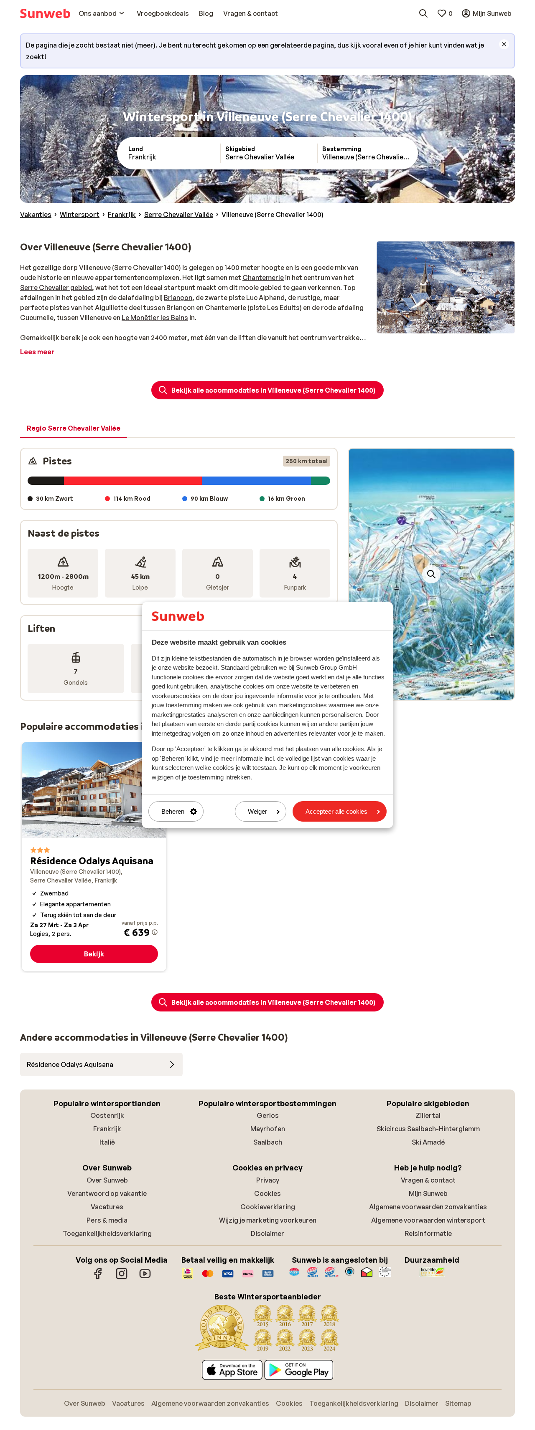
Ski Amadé (428, 1142)
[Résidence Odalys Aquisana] (94, 856)
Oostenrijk (107, 1115)
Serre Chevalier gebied (56, 287)
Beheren (172, 811)
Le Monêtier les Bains (155, 317)
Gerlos (268, 1115)
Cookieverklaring (267, 1207)
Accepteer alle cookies (336, 811)
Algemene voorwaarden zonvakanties (428, 1207)
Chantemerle (263, 277)
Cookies (267, 1193)
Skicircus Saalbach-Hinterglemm (428, 1129)
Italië (107, 1142)
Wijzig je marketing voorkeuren (267, 1220)
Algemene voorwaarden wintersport (428, 1220)
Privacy (267, 1180)
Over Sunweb (107, 1180)
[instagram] (121, 1278)
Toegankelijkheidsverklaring (107, 1233)
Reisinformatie (428, 1233)
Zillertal (428, 1115)
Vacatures (107, 1207)
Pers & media (107, 1220)
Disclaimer (267, 1233)
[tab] (73, 428)
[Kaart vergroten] (431, 574)
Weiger (257, 811)
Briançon (178, 297)
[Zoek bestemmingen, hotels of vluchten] (423, 13)
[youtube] (145, 1278)
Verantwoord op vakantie (107, 1193)
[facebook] (98, 1278)
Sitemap (458, 1403)
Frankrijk (107, 1129)
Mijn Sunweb (428, 1193)
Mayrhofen (267, 1129)
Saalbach (267, 1142)
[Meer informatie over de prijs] (154, 932)
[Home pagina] (45, 13)
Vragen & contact (428, 1180)
